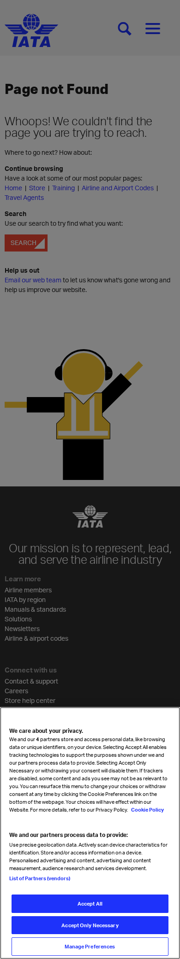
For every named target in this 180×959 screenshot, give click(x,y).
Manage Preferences (90, 946)
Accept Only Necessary (89, 925)
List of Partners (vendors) (39, 878)
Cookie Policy (147, 809)
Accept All (90, 903)
